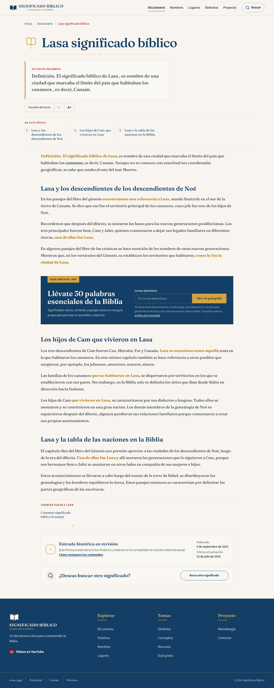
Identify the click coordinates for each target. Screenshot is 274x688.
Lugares (194, 7)
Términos (72, 680)
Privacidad (36, 680)
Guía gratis (165, 655)
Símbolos (211, 7)
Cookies (54, 680)
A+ (69, 107)
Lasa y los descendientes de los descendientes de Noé (47, 134)
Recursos (164, 646)
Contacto (224, 638)
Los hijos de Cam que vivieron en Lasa (95, 132)
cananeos (74, 162)
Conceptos (165, 638)
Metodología (227, 629)
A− (59, 107)
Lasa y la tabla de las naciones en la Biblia (140, 132)
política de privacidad (147, 316)
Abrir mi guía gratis (209, 298)
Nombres (176, 7)
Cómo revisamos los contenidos (81, 555)
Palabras (103, 638)
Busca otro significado (204, 575)
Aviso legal (15, 680)
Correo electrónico (146, 291)
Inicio (28, 23)
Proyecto (229, 7)
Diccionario (156, 7)
